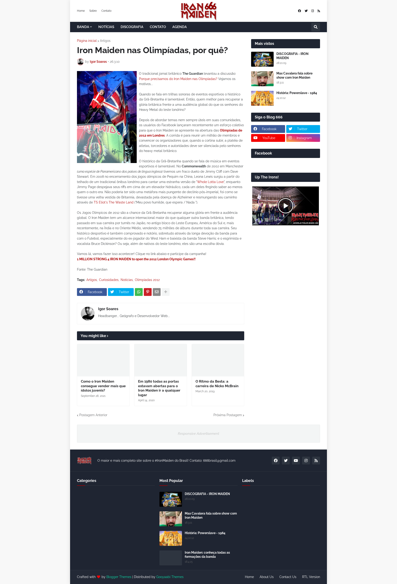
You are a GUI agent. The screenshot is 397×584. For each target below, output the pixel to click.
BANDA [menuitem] (83, 27)
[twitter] (306, 11)
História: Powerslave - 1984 (296, 93)
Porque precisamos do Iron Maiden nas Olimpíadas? (178, 79)
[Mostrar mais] (166, 292)
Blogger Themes (118, 577)
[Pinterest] (148, 292)
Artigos (105, 40)
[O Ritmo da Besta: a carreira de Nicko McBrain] (218, 360)
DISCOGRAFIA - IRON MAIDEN (292, 56)
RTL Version (311, 577)
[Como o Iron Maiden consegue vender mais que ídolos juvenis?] (103, 360)
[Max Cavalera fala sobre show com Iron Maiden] (262, 78)
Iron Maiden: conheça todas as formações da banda (207, 554)
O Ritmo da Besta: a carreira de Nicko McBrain (217, 383)
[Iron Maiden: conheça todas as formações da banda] (170, 557)
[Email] (157, 292)
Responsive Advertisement (198, 434)
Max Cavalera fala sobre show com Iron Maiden (294, 75)
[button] (315, 27)
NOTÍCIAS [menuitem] (106, 27)
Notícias (127, 280)
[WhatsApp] (139, 292)
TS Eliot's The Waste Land (113, 202)
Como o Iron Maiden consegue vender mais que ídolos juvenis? (103, 385)
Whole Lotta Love (210, 182)
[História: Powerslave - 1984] (262, 98)
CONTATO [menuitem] (158, 27)
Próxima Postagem (227, 415)
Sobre (93, 10)
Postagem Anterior (93, 415)
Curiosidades (109, 280)
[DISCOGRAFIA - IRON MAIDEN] (262, 59)
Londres (158, 135)
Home (81, 10)
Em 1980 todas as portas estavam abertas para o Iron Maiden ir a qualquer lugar (159, 388)
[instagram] (312, 11)
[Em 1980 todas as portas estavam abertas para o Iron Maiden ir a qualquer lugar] (160, 360)
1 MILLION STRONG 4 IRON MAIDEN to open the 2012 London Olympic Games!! (136, 259)
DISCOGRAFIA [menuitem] (132, 27)
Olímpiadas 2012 (147, 280)
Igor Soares (108, 309)
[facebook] (299, 11)
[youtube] (296, 460)
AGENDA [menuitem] (179, 27)
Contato (106, 10)
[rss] (319, 11)
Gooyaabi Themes (170, 577)
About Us (267, 577)
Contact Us (287, 577)
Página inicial (87, 40)
